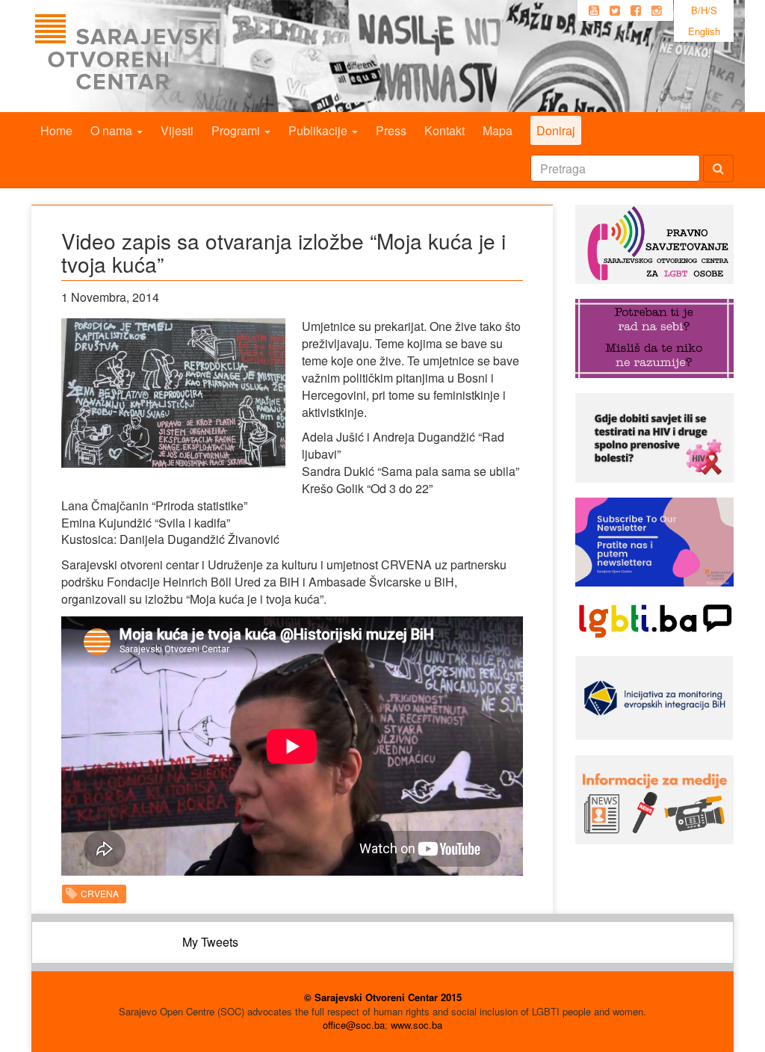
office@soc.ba (354, 1025)
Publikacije (319, 130)
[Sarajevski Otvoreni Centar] (157, 56)
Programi (237, 130)
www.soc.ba (416, 1025)
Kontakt (444, 130)
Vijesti (177, 130)
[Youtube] (594, 10)
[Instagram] (657, 10)
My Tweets (210, 941)
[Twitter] (615, 10)
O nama (112, 130)
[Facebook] (636, 10)
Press (391, 130)
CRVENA (100, 893)
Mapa (497, 130)
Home (56, 130)
